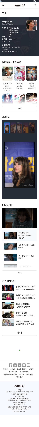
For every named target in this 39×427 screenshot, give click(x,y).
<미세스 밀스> (6, 51)
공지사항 (5, 369)
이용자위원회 (19, 377)
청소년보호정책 (24, 372)
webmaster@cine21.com (22, 409)
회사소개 (12, 369)
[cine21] (19, 5)
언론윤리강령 (29, 374)
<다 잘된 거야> (6, 47)
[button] (32, 129)
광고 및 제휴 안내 (22, 369)
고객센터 (31, 369)
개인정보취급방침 (13, 372)
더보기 (19, 108)
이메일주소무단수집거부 (10, 374)
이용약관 (21, 374)
